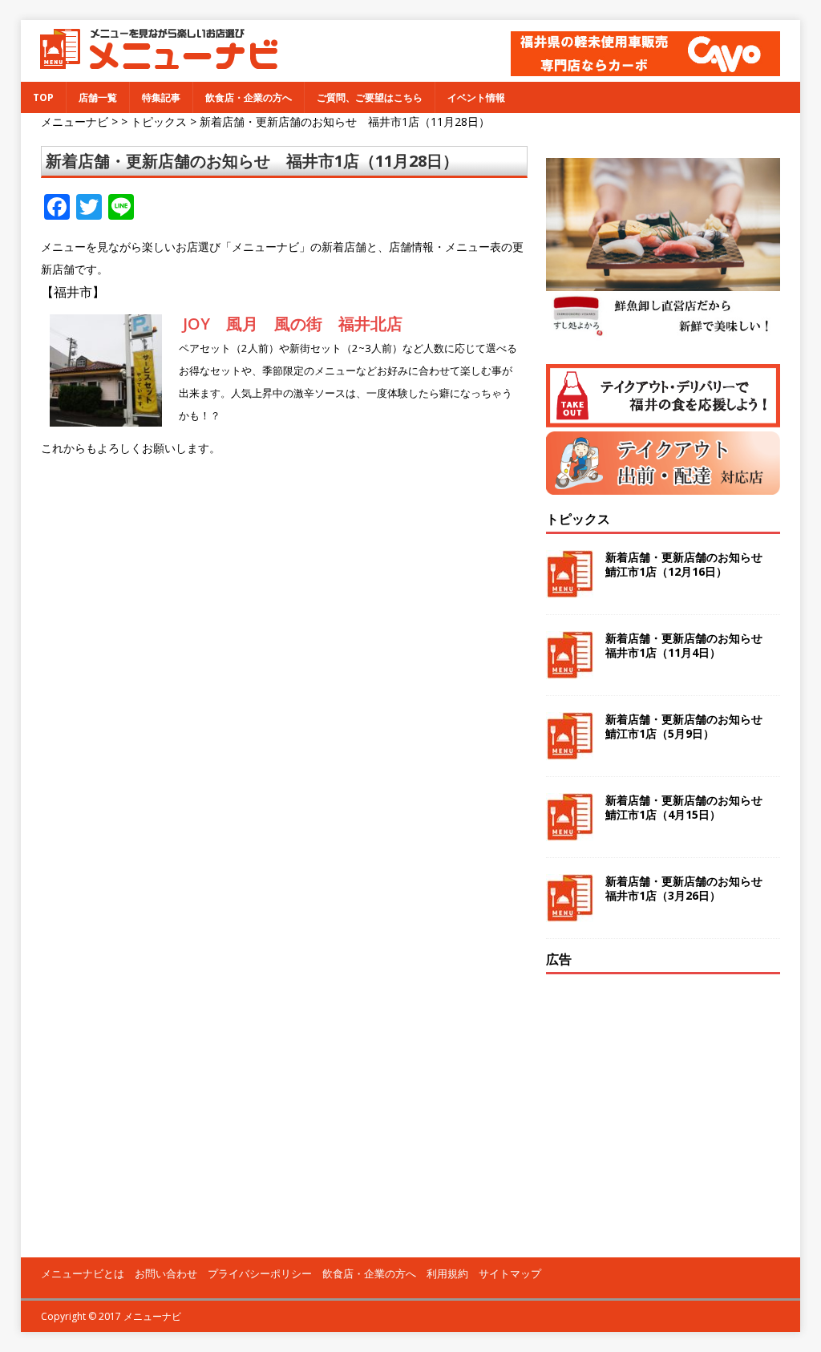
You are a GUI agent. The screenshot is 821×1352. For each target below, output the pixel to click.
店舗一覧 (98, 97)
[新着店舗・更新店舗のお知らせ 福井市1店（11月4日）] (569, 669)
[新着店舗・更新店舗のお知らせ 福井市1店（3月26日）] (569, 912)
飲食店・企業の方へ (248, 97)
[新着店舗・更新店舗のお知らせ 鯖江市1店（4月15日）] (569, 831)
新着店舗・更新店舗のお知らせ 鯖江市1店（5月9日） (689, 726)
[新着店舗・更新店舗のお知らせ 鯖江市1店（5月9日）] (569, 750)
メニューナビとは (82, 1273)
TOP (43, 97)
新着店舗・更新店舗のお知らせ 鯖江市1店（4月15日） (689, 807)
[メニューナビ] (153, 63)
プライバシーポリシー (260, 1273)
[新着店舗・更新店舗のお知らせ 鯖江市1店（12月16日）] (569, 588)
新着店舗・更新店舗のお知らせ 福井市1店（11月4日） (689, 645)
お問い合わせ (166, 1273)
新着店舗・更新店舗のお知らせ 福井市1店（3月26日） (689, 888)
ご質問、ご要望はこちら (370, 97)
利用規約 (447, 1273)
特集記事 (161, 97)
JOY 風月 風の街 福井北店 (292, 323)
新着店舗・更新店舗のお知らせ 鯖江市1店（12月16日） (689, 564)
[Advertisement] (663, 1090)
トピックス (578, 519)
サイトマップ (510, 1273)
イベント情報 (476, 97)
